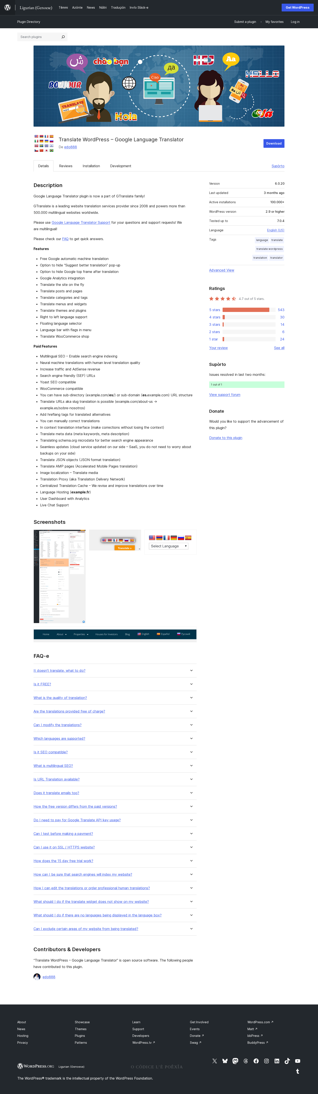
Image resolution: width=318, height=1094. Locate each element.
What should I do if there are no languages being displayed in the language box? (98, 915)
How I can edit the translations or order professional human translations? (92, 888)
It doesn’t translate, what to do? (59, 671)
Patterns (81, 1042)
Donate (197, 1035)
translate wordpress (270, 248)
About (21, 1022)
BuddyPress (257, 1042)
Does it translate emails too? (56, 793)
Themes (81, 1029)
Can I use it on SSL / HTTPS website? (64, 847)
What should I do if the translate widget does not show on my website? (91, 902)
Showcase (82, 1022)
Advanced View (221, 270)
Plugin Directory (28, 22)
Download (274, 143)
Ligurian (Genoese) (71, 1066)
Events (195, 1029)
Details (43, 166)
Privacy (22, 1042)
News (21, 1029)
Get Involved (199, 1022)
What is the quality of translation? (60, 698)
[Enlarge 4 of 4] (191, 632)
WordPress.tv (143, 1042)
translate (277, 240)
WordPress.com (260, 1022)
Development (120, 166)
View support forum (224, 394)
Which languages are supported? (59, 739)
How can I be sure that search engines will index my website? (83, 874)
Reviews (65, 166)
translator (276, 257)
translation (260, 257)
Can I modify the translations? (58, 725)
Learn (136, 1022)
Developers (140, 1035)
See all (279, 348)
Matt (252, 1029)
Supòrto (278, 166)
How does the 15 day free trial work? (63, 861)
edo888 (70, 147)
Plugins (80, 1035)
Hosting (22, 1035)
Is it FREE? (42, 684)
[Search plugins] (63, 37)
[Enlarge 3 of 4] (191, 535)
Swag (196, 1042)
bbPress (255, 1035)
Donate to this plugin (225, 438)
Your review (218, 348)
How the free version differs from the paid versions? (75, 806)
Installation (91, 166)
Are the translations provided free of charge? (69, 711)
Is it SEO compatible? (51, 752)
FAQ (65, 239)
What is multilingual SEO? (53, 766)
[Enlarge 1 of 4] (80, 535)
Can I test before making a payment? (63, 834)
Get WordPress (298, 7)
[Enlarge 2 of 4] (135, 535)
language (262, 240)
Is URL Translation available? (57, 779)
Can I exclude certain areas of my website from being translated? (86, 929)
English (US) (275, 230)
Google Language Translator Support (81, 222)
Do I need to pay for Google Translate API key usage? (77, 820)
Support (138, 1029)
